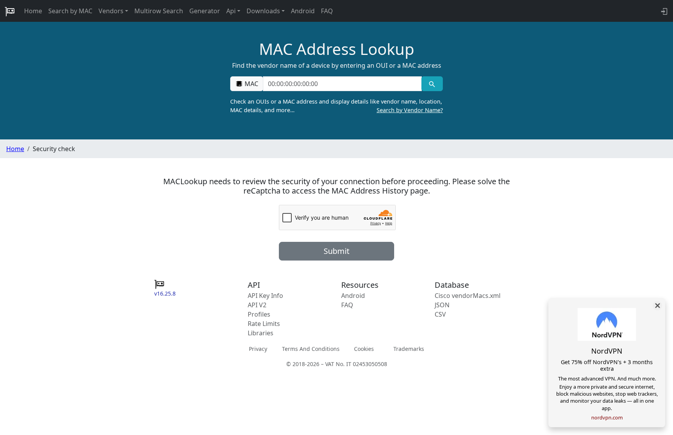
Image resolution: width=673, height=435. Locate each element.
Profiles (259, 314)
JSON (442, 305)
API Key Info (265, 295)
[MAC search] (432, 83)
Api (231, 11)
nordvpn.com (607, 417)
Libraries (260, 333)
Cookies (364, 348)
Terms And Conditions (311, 348)
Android (303, 11)
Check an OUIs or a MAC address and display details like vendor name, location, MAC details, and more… (336, 106)
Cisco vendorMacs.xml (467, 295)
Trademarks (408, 348)
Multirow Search (158, 11)
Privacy (258, 348)
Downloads (263, 11)
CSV (440, 314)
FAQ (327, 11)
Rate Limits (264, 323)
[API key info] (663, 11)
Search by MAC (70, 11)
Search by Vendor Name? (410, 110)
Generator (204, 11)
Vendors (111, 11)
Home (33, 11)
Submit (336, 251)
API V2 (257, 305)
